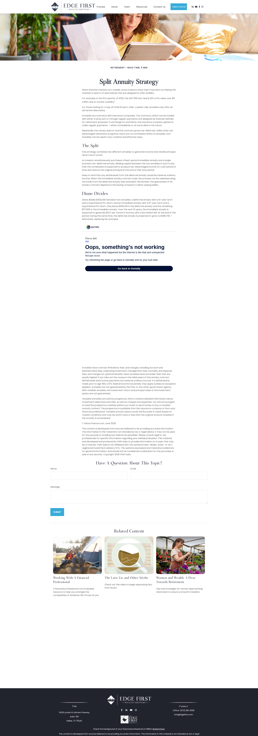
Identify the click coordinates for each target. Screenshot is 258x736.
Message (55, 486)
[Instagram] (136, 710)
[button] (101, 7)
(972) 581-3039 (187, 710)
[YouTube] (196, 7)
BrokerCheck (159, 729)
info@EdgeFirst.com (183, 714)
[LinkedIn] (193, 7)
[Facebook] (199, 7)
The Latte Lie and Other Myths (126, 578)
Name (53, 468)
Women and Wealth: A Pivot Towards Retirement (175, 580)
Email (133, 468)
